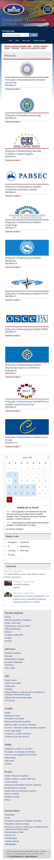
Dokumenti (9, 761)
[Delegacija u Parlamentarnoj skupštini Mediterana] (27, 248)
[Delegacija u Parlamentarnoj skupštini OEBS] (27, 319)
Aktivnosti (10, 649)
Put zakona (10, 700)
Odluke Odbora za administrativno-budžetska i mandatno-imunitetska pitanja (25, 693)
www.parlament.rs (31, 856)
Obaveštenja (10, 758)
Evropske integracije (13, 662)
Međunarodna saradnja (14, 659)
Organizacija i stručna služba (17, 626)
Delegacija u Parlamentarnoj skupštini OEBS (26, 329)
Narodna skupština (40, 46)
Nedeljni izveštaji (12, 797)
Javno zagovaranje (13, 731)
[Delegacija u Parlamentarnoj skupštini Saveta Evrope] (27, 427)
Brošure (8, 632)
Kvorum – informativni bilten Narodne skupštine (25, 728)
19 (21, 487)
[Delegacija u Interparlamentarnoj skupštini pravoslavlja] (27, 69)
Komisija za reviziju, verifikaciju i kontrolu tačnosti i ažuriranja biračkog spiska (26, 828)
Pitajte (7, 713)
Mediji (8, 744)
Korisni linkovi (12, 810)
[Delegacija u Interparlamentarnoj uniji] (27, 105)
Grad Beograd (11, 838)
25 (15, 493)
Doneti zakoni (11, 680)
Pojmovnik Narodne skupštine (18, 721)
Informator (9, 665)
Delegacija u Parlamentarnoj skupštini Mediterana (23, 259)
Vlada (7, 818)
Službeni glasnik (12, 841)
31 (9, 499)
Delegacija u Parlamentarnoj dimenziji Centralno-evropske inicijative (23, 152)
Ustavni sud (10, 835)
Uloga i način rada (12, 623)
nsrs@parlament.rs (17, 856)
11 (15, 481)
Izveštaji (8, 689)
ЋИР (17, 40)
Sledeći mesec (48, 457)
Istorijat (8, 638)
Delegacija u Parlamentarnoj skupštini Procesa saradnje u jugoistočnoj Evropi (27, 403)
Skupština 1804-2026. (14, 635)
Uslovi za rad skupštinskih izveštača (21, 755)
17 (9, 487)
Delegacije (15, 48)
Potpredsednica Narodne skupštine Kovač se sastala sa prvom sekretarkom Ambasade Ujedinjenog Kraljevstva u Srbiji (31, 599)
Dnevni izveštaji (12, 794)
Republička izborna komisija (17, 824)
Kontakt (8, 641)
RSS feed (24, 551)
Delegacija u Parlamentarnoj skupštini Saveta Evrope (26, 438)
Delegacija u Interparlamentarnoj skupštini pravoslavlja (25, 81)
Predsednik (10, 815)
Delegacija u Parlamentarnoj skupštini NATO (26, 293)
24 (9, 493)
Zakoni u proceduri (13, 683)
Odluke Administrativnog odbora (18, 697)
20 (27, 487)
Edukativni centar (12, 716)
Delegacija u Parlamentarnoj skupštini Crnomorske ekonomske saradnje (23, 188)
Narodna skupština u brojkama (18, 620)
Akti (7, 676)
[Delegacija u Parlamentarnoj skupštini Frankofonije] (27, 212)
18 (15, 487)
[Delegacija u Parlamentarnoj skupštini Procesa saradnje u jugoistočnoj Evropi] (27, 391)
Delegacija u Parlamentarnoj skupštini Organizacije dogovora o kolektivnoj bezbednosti (23, 367)
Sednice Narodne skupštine (17, 776)
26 (21, 493)
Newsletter (24, 546)
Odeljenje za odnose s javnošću (19, 749)
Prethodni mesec (7, 457)
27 (27, 493)
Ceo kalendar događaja (14, 529)
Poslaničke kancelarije (14, 718)
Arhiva (7, 800)
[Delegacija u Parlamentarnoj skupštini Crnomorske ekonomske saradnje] (27, 176)
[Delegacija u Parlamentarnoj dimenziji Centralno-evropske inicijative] (27, 141)
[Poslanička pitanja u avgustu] (8, 583)
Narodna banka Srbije (14, 832)
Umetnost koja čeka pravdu (17, 736)
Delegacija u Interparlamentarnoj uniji (23, 115)
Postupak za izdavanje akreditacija (20, 752)
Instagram (12, 542)
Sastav (7, 48)
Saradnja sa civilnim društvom (18, 734)
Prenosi (8, 771)
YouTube (12, 551)
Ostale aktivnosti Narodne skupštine (20, 791)
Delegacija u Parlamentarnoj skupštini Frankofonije (23, 223)
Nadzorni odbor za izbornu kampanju (20, 724)
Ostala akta (10, 686)
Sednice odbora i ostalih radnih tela (20, 779)
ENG (10, 40)
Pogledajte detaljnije (12, 89)
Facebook (24, 542)
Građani (9, 708)
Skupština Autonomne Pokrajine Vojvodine (23, 821)
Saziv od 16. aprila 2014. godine (33, 48)
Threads (11, 555)
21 (33, 487)
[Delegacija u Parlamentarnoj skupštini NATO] (27, 283)
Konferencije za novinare (15, 788)
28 (33, 493)
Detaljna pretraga (39, 40)
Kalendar (8, 656)
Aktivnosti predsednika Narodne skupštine (23, 785)
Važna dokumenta (12, 629)
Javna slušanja (11, 782)
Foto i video (10, 668)
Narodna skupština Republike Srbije (17, 46)
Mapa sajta (26, 40)
